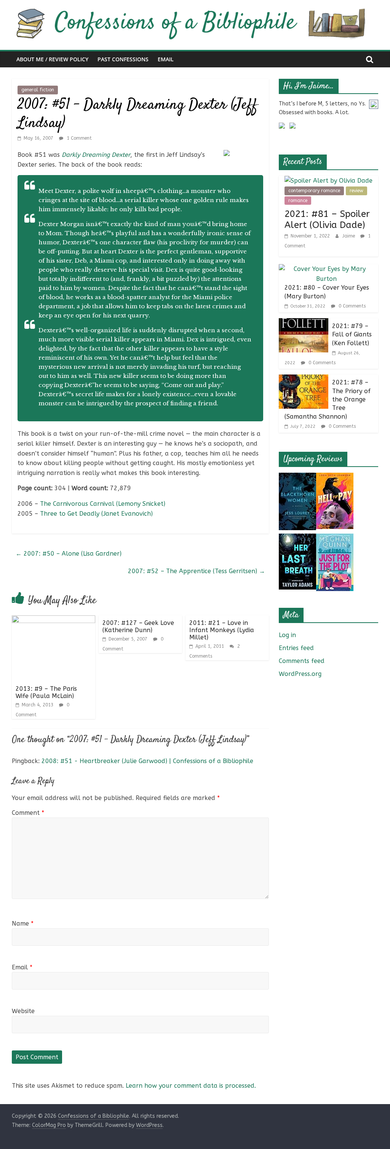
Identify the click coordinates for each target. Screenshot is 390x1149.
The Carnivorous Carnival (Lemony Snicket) (102, 503)
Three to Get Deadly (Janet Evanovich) (96, 513)
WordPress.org (300, 673)
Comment (28, 812)
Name (23, 923)
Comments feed (301, 661)
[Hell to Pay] (334, 477)
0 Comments (351, 306)
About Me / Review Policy (52, 59)
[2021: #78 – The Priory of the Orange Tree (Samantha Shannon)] (303, 379)
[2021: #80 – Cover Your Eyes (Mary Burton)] (327, 269)
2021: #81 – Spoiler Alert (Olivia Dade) (327, 219)
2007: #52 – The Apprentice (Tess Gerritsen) (196, 571)
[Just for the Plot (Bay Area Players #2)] (334, 538)
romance (297, 200)
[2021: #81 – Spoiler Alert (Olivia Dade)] (328, 180)
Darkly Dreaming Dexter (96, 154)
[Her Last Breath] (297, 538)
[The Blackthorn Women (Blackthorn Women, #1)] (297, 477)
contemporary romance (314, 190)
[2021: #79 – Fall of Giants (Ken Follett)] (303, 323)
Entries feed (296, 648)
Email (166, 59)
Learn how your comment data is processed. (191, 1085)
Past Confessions (123, 59)
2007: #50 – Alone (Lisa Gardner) (68, 553)
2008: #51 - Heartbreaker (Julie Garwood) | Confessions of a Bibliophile (147, 761)
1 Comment (78, 138)
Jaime (349, 236)
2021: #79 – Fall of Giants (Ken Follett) (352, 334)
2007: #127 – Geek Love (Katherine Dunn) (138, 626)
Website (23, 1011)
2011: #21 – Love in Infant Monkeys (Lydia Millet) (221, 630)
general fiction (37, 89)
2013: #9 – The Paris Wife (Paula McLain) (46, 692)
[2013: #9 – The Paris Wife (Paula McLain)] (54, 620)
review (356, 190)
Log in (287, 635)
